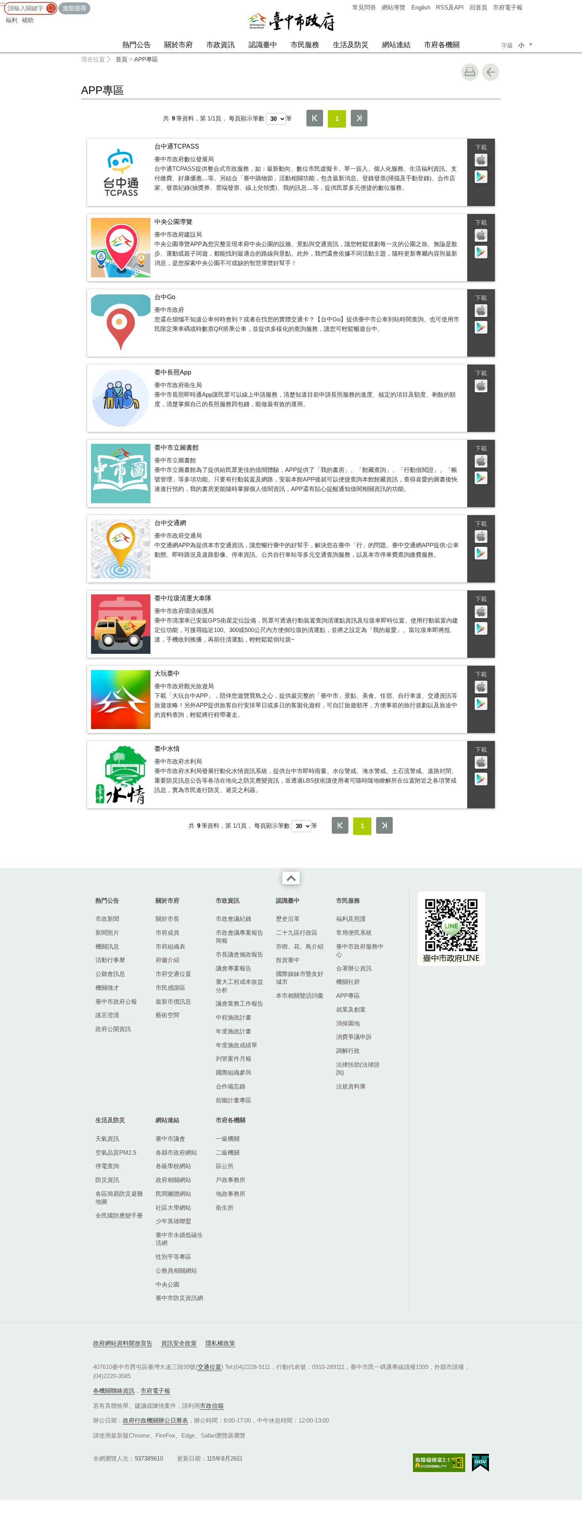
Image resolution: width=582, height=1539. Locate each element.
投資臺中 (288, 960)
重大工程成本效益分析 (239, 985)
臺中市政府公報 (116, 1001)
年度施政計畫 (233, 1031)
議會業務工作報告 (239, 1003)
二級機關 (228, 1152)
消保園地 (348, 1023)
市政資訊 (220, 45)
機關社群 (348, 981)
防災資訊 (107, 1179)
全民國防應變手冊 (119, 1215)
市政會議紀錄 (233, 918)
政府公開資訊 (113, 1028)
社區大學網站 (173, 1207)
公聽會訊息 (110, 973)
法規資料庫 (351, 1086)
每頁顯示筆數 (246, 118)
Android (481, 177)
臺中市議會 (170, 1138)
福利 (11, 20)
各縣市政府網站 (176, 1152)
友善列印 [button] (470, 72)
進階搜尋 (74, 8)
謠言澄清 (107, 1015)
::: (2, 3)
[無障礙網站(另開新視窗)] (439, 1462)
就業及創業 (351, 1009)
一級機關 (228, 1138)
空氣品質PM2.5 (115, 1152)
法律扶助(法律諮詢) (358, 1068)
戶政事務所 (230, 1179)
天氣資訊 (107, 1138)
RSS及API (450, 7)
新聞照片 (107, 932)
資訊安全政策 (179, 1343)
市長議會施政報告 (239, 954)
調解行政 (348, 1050)
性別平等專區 (173, 1256)
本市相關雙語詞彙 (299, 995)
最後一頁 (359, 118)
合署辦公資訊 (354, 968)
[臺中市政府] (291, 21)
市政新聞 (107, 918)
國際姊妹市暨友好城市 (299, 977)
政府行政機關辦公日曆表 (155, 1420)
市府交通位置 (173, 973)
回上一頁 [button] (490, 72)
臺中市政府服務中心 (360, 950)
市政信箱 (212, 1405)
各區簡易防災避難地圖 (119, 1197)
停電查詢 (107, 1166)
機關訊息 (107, 946)
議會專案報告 (233, 968)
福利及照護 (351, 918)
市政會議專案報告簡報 (239, 936)
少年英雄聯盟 (173, 1221)
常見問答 (364, 7)
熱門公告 (136, 45)
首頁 (121, 59)
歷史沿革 (288, 918)
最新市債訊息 (173, 1001)
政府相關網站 (173, 1179)
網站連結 (396, 45)
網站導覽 (393, 7)
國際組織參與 (233, 1072)
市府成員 (167, 932)
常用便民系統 (354, 932)
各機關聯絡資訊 (114, 1390)
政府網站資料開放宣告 (122, 1343)
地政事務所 (230, 1193)
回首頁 (478, 7)
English (420, 7)
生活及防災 (351, 45)
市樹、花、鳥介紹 (299, 946)
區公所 (225, 1166)
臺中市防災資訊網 (179, 1298)
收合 (291, 878)
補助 (28, 20)
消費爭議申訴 (354, 1036)
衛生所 (225, 1207)
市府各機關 (442, 45)
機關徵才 (107, 987)
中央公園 (167, 1284)
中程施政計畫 (233, 1017)
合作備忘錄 (230, 1086)
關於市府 (178, 45)
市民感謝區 (170, 987)
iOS (481, 160)
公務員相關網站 (176, 1270)
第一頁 (314, 118)
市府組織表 (170, 946)
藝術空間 (167, 1015)
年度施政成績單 (236, 1045)
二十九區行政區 (297, 932)
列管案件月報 (233, 1058)
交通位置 (209, 1366)
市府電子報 (508, 7)
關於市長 (167, 918)
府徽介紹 (167, 960)
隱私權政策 (220, 1343)
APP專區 (146, 59)
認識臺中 (263, 45)
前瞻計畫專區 (233, 1100)
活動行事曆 (110, 960)
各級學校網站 (173, 1166)
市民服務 (305, 45)
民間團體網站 (173, 1193)
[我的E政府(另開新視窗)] (480, 1463)
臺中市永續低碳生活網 (179, 1239)
